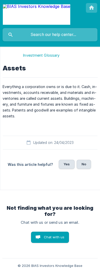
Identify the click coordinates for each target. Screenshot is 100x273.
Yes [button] (67, 164)
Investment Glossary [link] (41, 55)
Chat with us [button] (54, 237)
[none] (36, 14)
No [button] (84, 164)
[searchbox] (50, 34)
